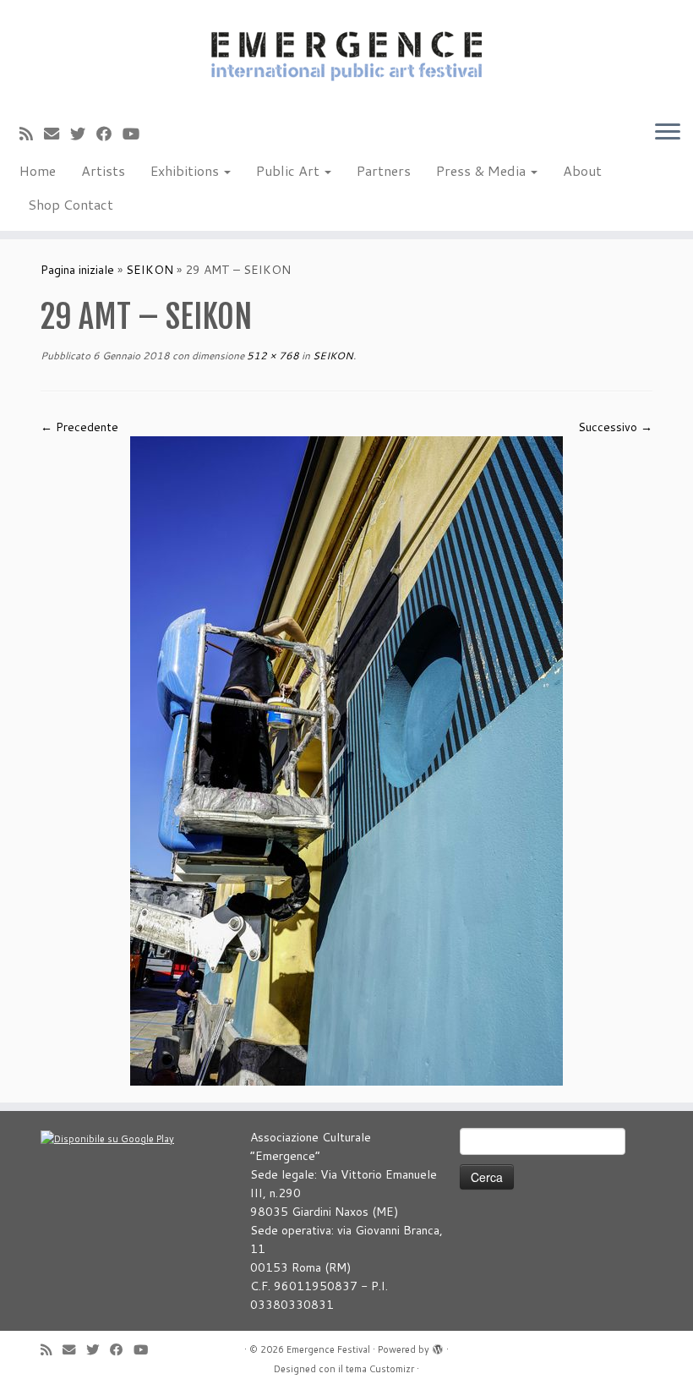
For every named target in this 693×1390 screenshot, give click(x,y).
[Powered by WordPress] (438, 1346)
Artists (103, 170)
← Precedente (79, 427)
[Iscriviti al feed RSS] (31, 134)
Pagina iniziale (77, 269)
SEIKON (149, 269)
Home (37, 170)
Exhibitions (186, 170)
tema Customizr (380, 1369)
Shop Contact (70, 204)
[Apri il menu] (667, 132)
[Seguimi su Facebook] (109, 134)
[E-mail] (57, 134)
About (582, 170)
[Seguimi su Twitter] (83, 134)
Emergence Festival (328, 1349)
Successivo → (615, 427)
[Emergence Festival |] (346, 53)
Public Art (289, 170)
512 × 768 (271, 355)
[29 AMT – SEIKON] (346, 760)
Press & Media (482, 170)
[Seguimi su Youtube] (136, 134)
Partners (384, 170)
